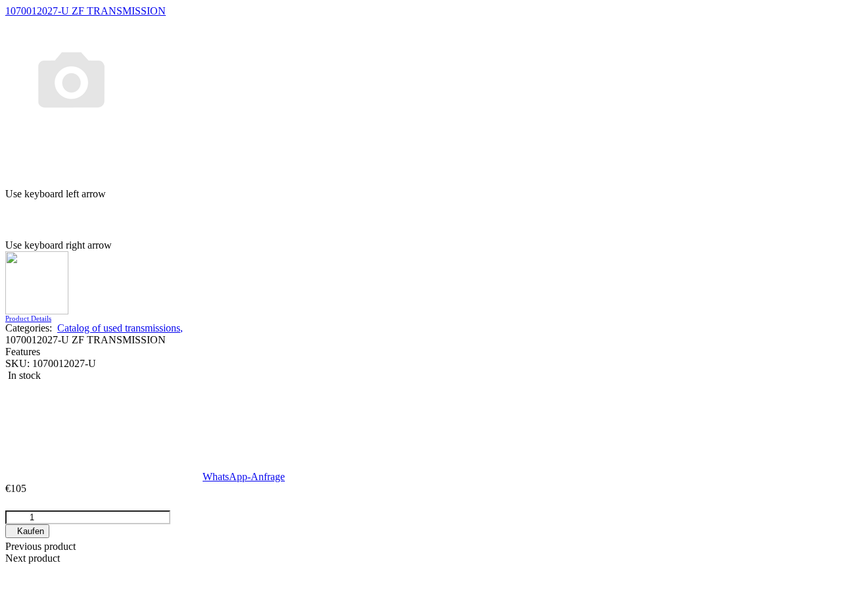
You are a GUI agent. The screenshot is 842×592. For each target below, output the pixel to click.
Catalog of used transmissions (120, 327)
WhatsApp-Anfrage (244, 476)
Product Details (28, 318)
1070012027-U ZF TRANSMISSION (85, 10)
